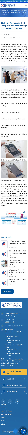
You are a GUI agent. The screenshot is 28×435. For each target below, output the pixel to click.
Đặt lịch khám (7, 291)
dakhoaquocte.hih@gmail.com (14, 326)
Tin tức (3, 421)
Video (3, 417)
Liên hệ (3, 424)
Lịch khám (4, 408)
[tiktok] (17, 401)
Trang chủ (3, 10)
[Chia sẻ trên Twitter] (14, 38)
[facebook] (3, 401)
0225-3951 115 (9, 322)
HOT (8, 10)
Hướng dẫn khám (6, 411)
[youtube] (10, 401)
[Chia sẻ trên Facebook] (10, 38)
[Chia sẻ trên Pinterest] (18, 38)
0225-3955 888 (9, 319)
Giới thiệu (4, 404)
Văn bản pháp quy (6, 414)
